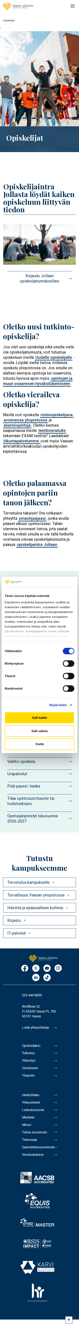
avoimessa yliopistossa (25, 420)
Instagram (58, 968)
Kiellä (40, 744)
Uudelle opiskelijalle (53, 357)
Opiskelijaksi (31, 1046)
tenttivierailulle (52, 430)
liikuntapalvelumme (22, 441)
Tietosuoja (29, 1140)
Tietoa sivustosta (34, 1132)
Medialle (28, 1117)
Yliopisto (28, 1075)
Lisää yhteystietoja (35, 1027)
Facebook (24, 968)
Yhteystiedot (31, 1102)
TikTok (47, 978)
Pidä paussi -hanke (23, 786)
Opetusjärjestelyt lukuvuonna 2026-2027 (32, 818)
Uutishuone (30, 1068)
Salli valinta (39, 731)
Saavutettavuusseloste (38, 1147)
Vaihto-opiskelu (21, 761)
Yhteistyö (28, 1060)
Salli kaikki (39, 717)
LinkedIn (36, 978)
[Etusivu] (18, 6)
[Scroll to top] (69, 1320)
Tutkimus (28, 1053)
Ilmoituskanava (32, 1155)
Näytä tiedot (57, 705)
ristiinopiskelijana (57, 414)
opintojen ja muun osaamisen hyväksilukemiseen (38, 381)
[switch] (68, 663)
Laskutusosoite (33, 1110)
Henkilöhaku (30, 1095)
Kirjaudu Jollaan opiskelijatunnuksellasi (39, 278)
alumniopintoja (17, 425)
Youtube (47, 968)
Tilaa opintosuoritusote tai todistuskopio (30, 801)
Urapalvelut (17, 773)
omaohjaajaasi (32, 518)
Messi (26, 1125)
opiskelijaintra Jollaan (37, 544)
